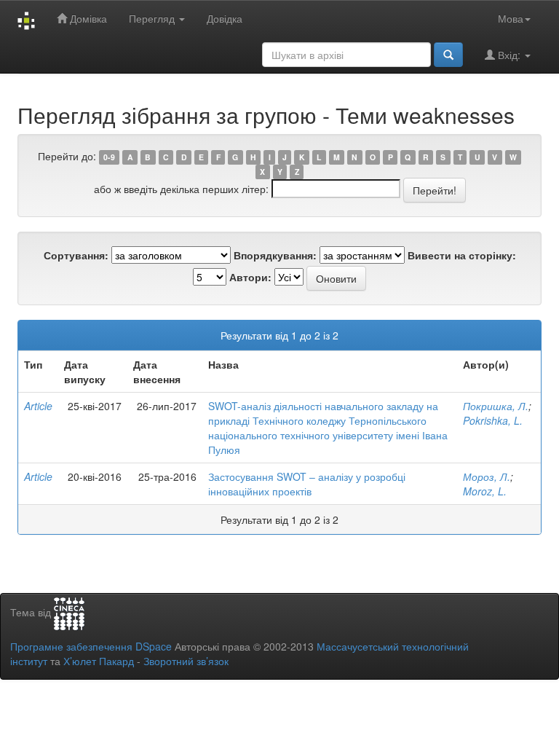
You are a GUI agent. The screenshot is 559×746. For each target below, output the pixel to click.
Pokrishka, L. (493, 420)
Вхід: (509, 54)
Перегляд (153, 18)
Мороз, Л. (486, 476)
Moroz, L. (485, 491)
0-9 (109, 157)
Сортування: (76, 255)
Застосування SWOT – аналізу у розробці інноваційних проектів (306, 483)
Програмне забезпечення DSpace (91, 646)
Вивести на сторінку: (462, 255)
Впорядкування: (275, 255)
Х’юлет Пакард (98, 660)
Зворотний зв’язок (186, 660)
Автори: (250, 277)
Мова (510, 18)
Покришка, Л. (495, 405)
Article (38, 405)
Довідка (224, 18)
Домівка (87, 18)
